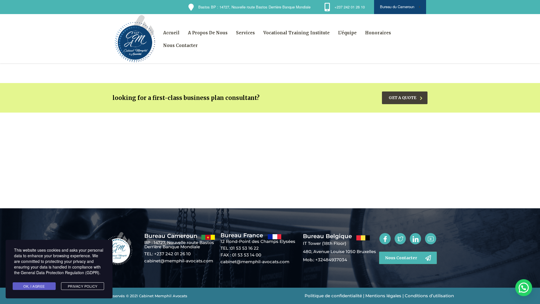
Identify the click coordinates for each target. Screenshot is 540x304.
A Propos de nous (208, 32)
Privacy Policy (83, 286)
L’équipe (347, 32)
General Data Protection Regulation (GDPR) (60, 272)
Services (245, 32)
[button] (523, 235)
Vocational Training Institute (296, 32)
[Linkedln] (415, 238)
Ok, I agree (34, 286)
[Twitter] (400, 238)
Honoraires (378, 32)
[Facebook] (385, 238)
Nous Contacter (180, 45)
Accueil (171, 32)
